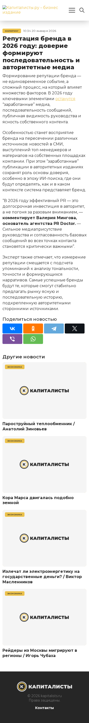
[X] (75, 328)
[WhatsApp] (33, 339)
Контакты (44, 708)
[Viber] (12, 339)
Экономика (14, 367)
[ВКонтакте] (12, 328)
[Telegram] (54, 328)
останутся (65, 98)
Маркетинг (12, 31)
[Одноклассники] (33, 328)
